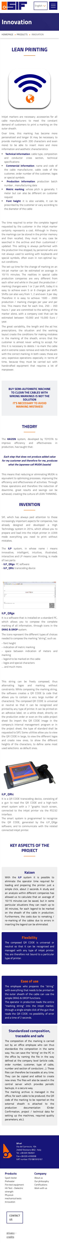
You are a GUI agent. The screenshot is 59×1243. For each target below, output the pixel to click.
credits (10, 1237)
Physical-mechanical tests (13, 1196)
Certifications (40, 1184)
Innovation (10, 1201)
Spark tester (11, 1177)
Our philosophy (41, 1181)
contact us (14, 1217)
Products (22, 34)
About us (38, 1177)
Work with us (40, 1188)
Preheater (10, 1181)
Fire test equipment (14, 1184)
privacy (11, 1233)
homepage (7, 34)
